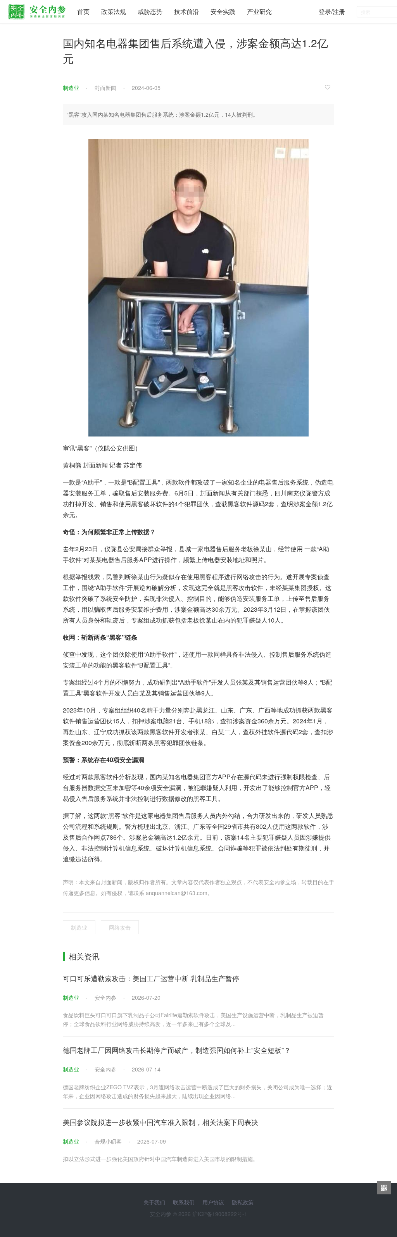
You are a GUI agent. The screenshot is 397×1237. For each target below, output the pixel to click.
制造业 (71, 87)
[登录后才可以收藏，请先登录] (329, 87)
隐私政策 (243, 1202)
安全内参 (105, 997)
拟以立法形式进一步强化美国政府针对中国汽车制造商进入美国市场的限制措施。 (160, 1159)
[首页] (37, 9)
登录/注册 (332, 11)
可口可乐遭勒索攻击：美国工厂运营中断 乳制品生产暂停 (151, 978)
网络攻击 (120, 927)
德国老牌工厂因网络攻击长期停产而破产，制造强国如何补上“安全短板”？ (177, 1050)
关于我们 (154, 1202)
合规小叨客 (108, 1141)
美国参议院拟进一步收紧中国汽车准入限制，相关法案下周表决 (160, 1122)
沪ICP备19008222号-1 (219, 1214)
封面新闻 (105, 87)
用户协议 (213, 1202)
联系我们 (184, 1202)
